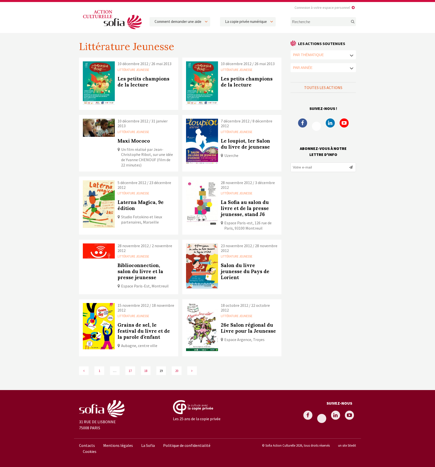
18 (145, 371)
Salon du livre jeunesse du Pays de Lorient (245, 271)
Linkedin (330, 123)
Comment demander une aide (178, 21)
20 (176, 371)
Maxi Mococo (134, 141)
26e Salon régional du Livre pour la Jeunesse (248, 328)
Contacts (87, 445)
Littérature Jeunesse (133, 70)
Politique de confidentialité (186, 445)
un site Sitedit (347, 445)
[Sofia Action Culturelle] (111, 29)
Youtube (344, 123)
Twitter (316, 126)
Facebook (302, 123)
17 (130, 371)
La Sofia (148, 445)
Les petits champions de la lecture (143, 82)
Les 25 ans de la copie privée (197, 418)
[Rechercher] (349, 22)
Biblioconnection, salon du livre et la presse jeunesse (140, 271)
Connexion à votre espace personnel (322, 7)
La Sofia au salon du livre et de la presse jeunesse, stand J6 (245, 208)
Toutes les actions (323, 87)
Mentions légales (118, 445)
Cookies (89, 451)
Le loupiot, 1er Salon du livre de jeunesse (245, 144)
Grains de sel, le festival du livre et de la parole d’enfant (144, 331)
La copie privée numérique (246, 21)
